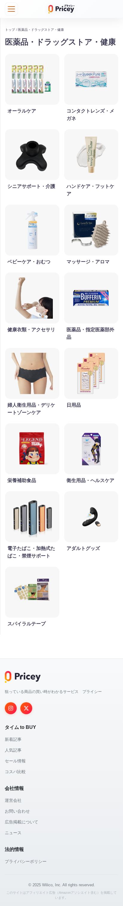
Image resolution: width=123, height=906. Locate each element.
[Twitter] (26, 708)
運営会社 (13, 800)
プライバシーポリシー (26, 861)
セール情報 (15, 760)
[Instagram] (11, 708)
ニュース (13, 832)
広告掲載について (21, 822)
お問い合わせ (17, 811)
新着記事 (13, 739)
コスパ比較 (15, 771)
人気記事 (13, 750)
